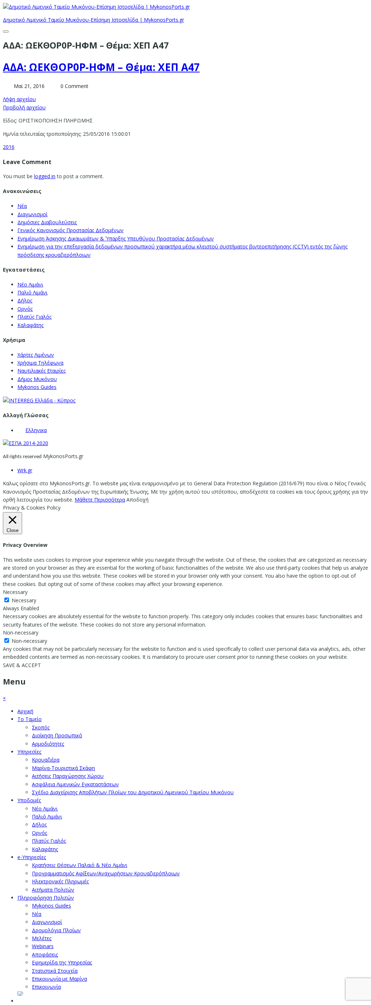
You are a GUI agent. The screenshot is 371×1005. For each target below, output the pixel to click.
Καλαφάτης (30, 325)
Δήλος (24, 300)
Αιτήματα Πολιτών (53, 889)
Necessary (24, 600)
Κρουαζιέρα (45, 759)
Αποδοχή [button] (137, 499)
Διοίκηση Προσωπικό (57, 735)
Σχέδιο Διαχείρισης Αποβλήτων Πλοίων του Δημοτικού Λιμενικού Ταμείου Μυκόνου (133, 792)
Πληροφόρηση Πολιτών (45, 897)
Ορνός (25, 308)
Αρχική (25, 711)
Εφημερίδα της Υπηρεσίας (62, 962)
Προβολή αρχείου (24, 107)
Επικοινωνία (46, 986)
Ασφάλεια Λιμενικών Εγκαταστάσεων (75, 784)
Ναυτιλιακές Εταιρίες (41, 370)
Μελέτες (41, 938)
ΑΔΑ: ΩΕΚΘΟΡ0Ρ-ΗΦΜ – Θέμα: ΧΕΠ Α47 (101, 67)
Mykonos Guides (37, 387)
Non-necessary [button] (20, 632)
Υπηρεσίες (29, 751)
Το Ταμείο (29, 719)
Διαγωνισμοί (32, 214)
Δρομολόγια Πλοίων (56, 930)
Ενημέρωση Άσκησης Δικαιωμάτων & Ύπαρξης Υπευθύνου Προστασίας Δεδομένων (115, 238)
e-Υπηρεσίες (31, 857)
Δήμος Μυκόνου (37, 379)
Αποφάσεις (45, 954)
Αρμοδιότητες (48, 743)
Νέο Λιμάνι (30, 284)
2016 (8, 146)
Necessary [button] (15, 592)
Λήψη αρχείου (19, 99)
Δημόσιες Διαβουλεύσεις (47, 222)
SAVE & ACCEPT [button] (22, 665)
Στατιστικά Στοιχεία (55, 970)
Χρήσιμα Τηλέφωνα (40, 362)
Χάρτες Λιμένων (35, 354)
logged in (44, 176)
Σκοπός (41, 727)
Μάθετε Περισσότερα (100, 499)
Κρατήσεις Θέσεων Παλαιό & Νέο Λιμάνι (79, 865)
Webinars (43, 946)
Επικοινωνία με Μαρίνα (59, 978)
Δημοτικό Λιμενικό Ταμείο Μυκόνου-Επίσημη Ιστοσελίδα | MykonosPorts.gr (93, 19)
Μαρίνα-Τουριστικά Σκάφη (63, 768)
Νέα (22, 205)
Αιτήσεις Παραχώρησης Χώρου (68, 775)
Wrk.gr (24, 470)
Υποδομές (29, 800)
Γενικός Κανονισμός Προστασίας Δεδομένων (70, 230)
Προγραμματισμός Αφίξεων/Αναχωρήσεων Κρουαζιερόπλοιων (106, 873)
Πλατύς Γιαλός (34, 316)
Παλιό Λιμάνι (32, 292)
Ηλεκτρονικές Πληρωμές (60, 881)
